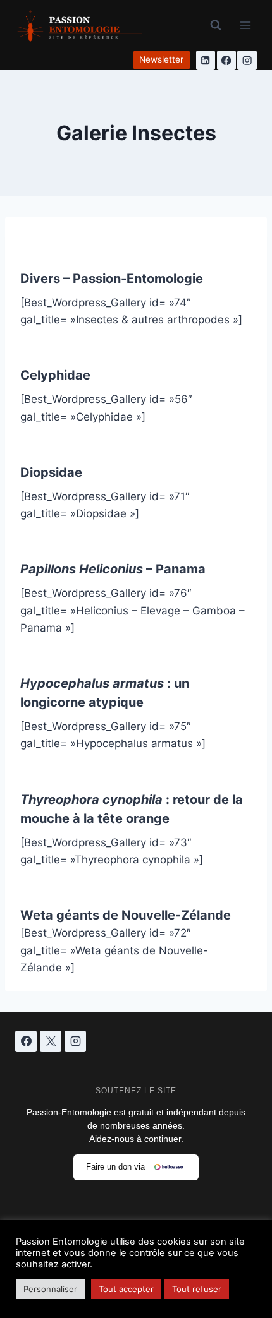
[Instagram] (247, 60)
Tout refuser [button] (196, 1289)
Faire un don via (115, 1166)
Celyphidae (55, 375)
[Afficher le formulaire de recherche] (215, 25)
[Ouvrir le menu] (245, 25)
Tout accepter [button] (126, 1289)
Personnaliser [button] (50, 1289)
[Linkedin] (206, 60)
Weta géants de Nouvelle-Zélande (125, 915)
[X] (50, 1041)
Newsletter (161, 59)
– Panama (113, 569)
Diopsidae (51, 472)
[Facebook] (227, 60)
